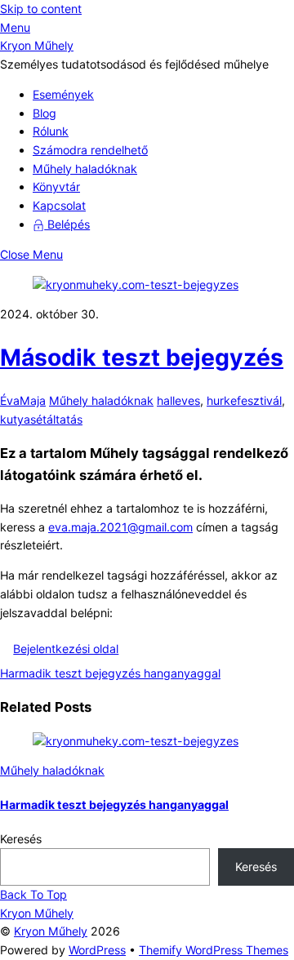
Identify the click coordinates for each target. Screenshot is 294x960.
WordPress (97, 950)
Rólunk (51, 131)
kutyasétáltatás (41, 419)
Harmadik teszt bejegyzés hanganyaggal (110, 673)
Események (63, 94)
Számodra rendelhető (90, 150)
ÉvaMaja (23, 400)
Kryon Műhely (50, 931)
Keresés (21, 839)
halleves (178, 400)
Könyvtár (56, 186)
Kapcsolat (59, 205)
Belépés (67, 224)
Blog (44, 113)
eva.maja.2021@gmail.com (120, 527)
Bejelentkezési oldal (65, 649)
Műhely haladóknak (85, 169)
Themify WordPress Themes (213, 950)
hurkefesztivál (244, 400)
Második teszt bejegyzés (141, 357)
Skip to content (41, 9)
